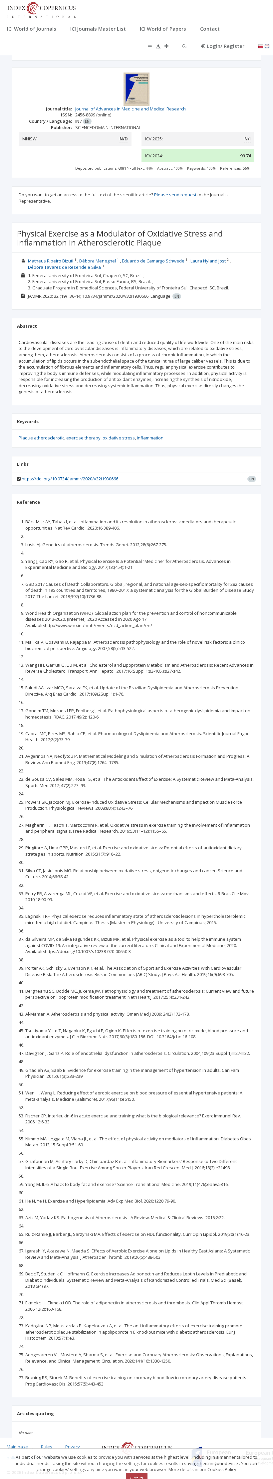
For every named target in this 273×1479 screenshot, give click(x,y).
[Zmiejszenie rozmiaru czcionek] (146, 46)
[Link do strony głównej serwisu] (41, 9)
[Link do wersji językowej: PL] (260, 46)
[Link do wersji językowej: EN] (267, 46)
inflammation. (150, 438)
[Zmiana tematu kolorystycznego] (184, 46)
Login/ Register (225, 46)
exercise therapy (83, 438)
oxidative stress (119, 438)
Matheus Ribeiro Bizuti (50, 261)
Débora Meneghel (97, 261)
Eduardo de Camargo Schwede (153, 261)
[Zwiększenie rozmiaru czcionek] (169, 46)
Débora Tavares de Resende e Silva (64, 267)
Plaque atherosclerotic (41, 438)
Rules (46, 1447)
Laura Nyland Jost (208, 261)
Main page (17, 1447)
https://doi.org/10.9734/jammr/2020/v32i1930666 (70, 479)
